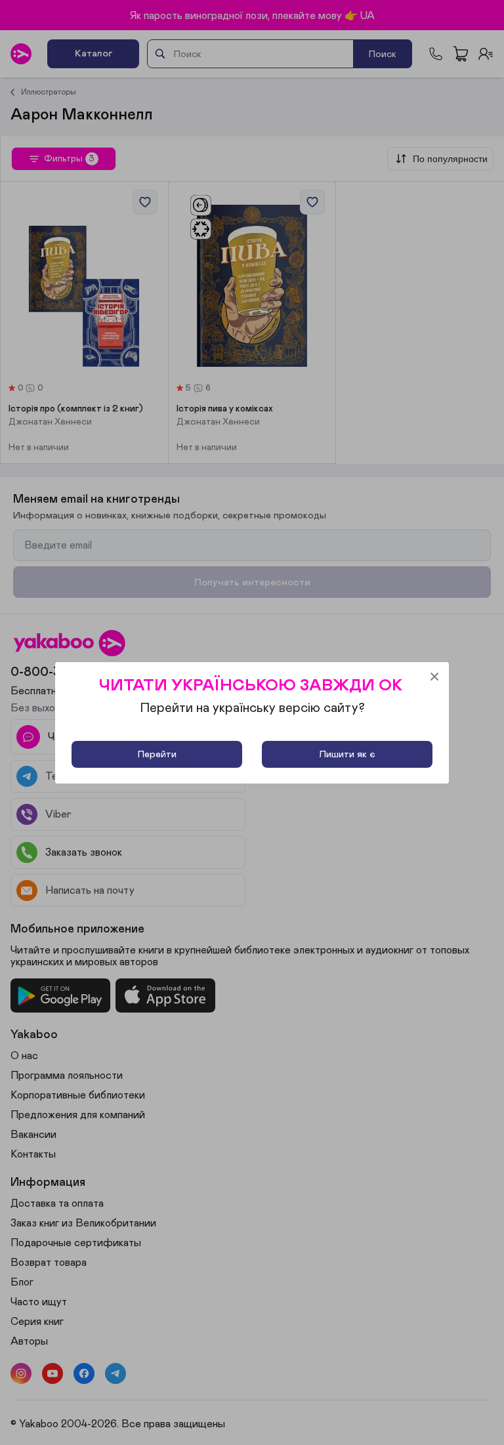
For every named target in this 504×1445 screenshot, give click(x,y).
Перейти (157, 754)
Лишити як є (347, 754)
